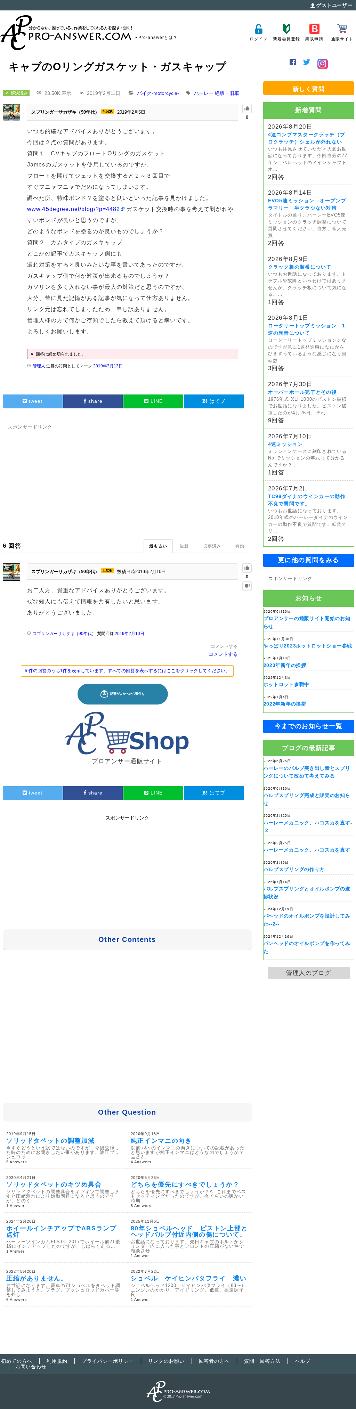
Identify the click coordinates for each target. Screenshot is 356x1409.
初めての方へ (16, 1361)
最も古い (158, 546)
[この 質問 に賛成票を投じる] (247, 108)
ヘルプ (302, 1361)
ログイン (258, 38)
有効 (239, 546)
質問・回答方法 (262, 1361)
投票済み (212, 546)
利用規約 (57, 1361)
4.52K (108, 111)
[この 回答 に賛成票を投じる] (247, 568)
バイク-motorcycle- (158, 93)
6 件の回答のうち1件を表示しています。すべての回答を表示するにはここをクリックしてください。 (127, 670)
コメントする (224, 646)
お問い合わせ (31, 1366)
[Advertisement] (127, 480)
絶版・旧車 (227, 93)
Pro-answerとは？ (158, 37)
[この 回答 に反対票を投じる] (247, 586)
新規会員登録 (286, 38)
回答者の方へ (214, 1361)
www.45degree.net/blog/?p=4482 (73, 209)
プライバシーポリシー (108, 1361)
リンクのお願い (166, 1361)
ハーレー (203, 93)
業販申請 (314, 38)
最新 (184, 546)
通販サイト (342, 38)
